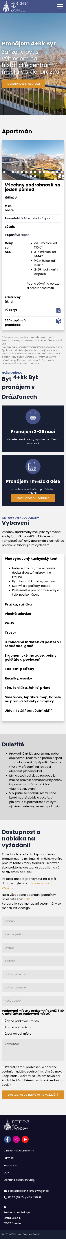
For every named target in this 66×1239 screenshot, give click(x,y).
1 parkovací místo (18, 1027)
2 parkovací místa (18, 1033)
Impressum (11, 1165)
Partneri (9, 1158)
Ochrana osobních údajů (19, 1180)
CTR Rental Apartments (19, 1150)
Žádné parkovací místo (22, 1021)
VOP (26, 899)
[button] (4, 172)
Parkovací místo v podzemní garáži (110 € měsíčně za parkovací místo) (33, 1012)
